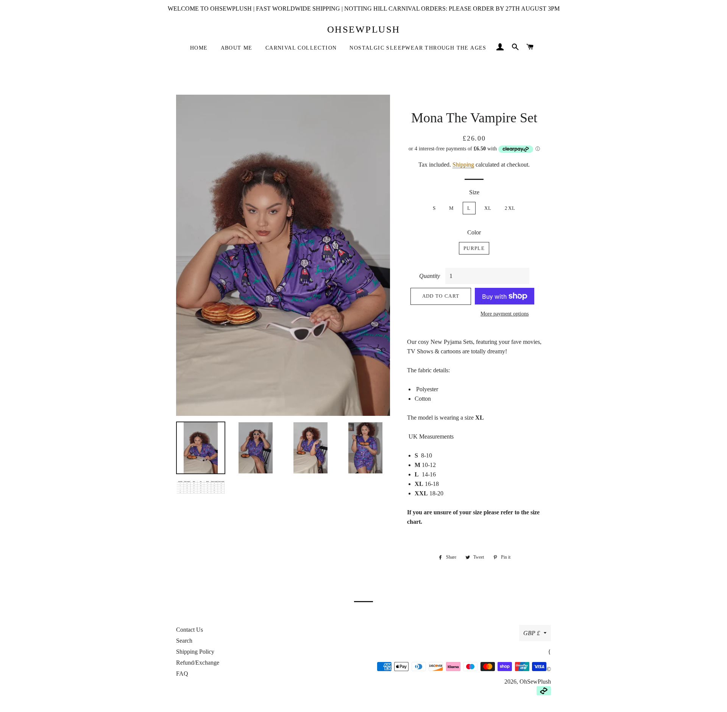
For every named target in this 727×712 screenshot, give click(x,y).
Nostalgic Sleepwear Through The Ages (417, 48)
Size (474, 192)
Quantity (429, 276)
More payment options (505, 314)
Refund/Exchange (197, 662)
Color (474, 232)
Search (184, 640)
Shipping (463, 164)
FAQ (182, 673)
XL (488, 208)
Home (199, 48)
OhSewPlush (363, 29)
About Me (237, 48)
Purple (474, 248)
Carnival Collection (301, 48)
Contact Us (189, 629)
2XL (510, 208)
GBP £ (531, 633)
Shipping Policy (195, 651)
